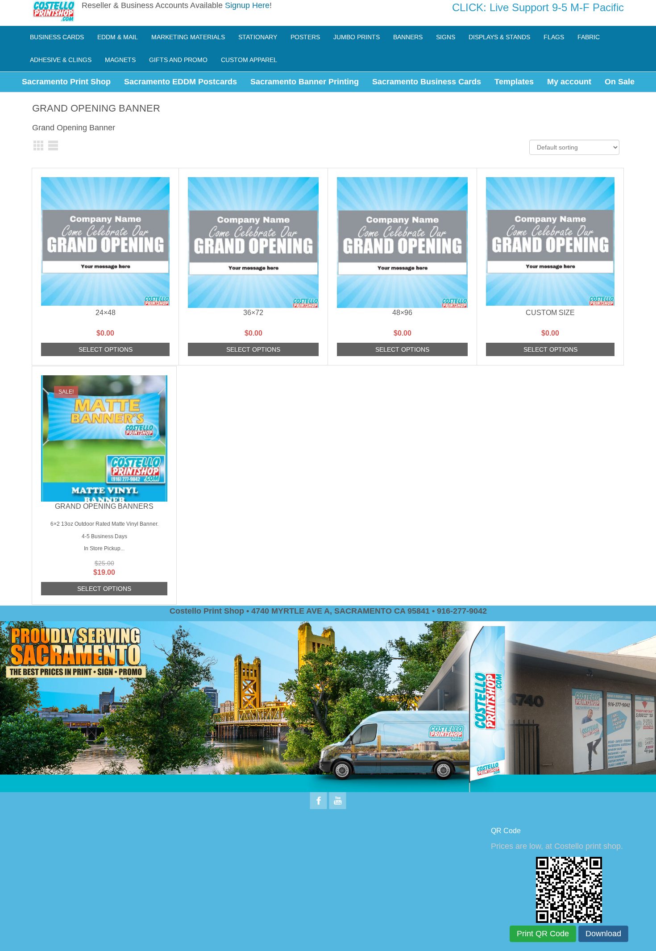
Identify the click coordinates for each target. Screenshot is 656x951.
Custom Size (550, 312)
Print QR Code (543, 933)
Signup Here (247, 5)
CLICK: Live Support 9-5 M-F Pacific (538, 7)
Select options (106, 349)
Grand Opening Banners (104, 506)
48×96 (402, 312)
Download (603, 933)
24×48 (105, 312)
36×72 (253, 312)
